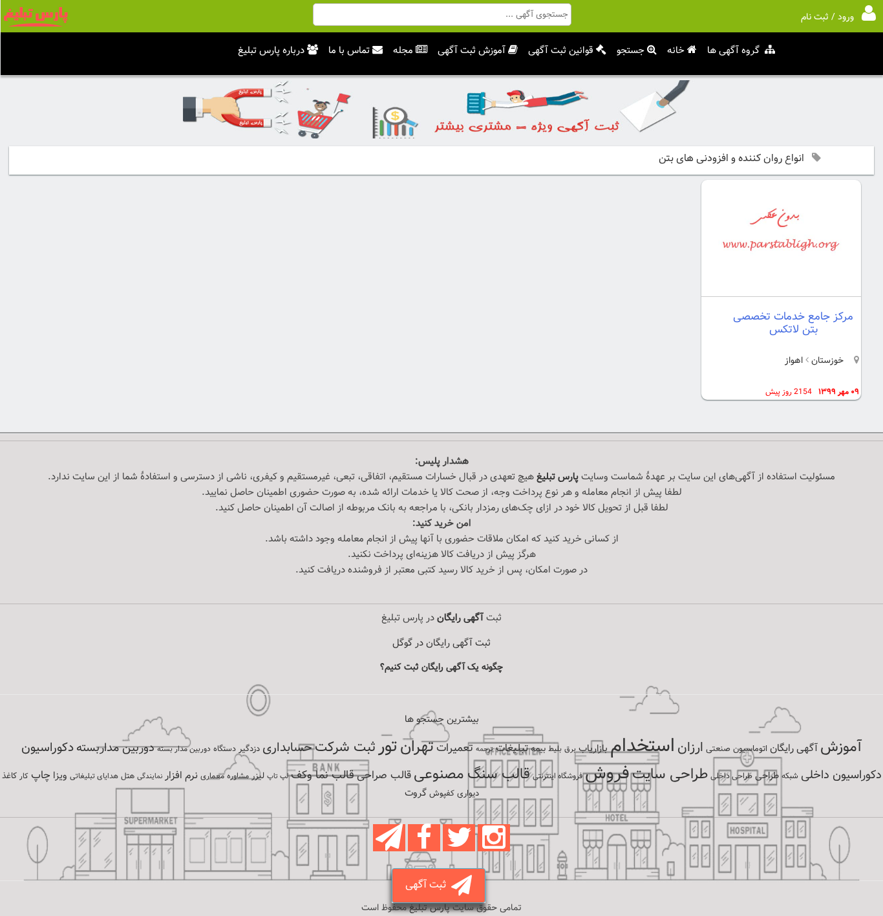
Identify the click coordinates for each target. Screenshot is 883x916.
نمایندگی (149, 776)
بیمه (538, 749)
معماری (212, 776)
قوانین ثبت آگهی (560, 50)
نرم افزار (181, 775)
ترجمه (484, 749)
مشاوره (238, 776)
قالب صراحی (384, 775)
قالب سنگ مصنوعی (472, 774)
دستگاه (224, 749)
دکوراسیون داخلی (841, 775)
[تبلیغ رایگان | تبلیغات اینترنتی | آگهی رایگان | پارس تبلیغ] (35, 24)
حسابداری (287, 748)
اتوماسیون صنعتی (736, 749)
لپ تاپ (277, 776)
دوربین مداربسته (115, 748)
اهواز (794, 361)
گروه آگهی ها (733, 50)
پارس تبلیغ (558, 477)
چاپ (40, 775)
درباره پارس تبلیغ (271, 50)
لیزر (257, 776)
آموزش (841, 747)
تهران (417, 747)
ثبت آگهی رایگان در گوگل (441, 643)
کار (23, 776)
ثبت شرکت (345, 747)
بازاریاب (593, 748)
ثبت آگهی (428, 885)
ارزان (690, 747)
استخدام (642, 746)
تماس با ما (349, 50)
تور (388, 747)
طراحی (767, 776)
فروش (607, 773)
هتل (127, 776)
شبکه (790, 776)
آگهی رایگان (794, 748)
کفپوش (441, 793)
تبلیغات (512, 749)
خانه (676, 50)
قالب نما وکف (322, 775)
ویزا (60, 776)
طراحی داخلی (731, 776)
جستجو (630, 50)
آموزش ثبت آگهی (471, 50)
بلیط (555, 749)
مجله (403, 50)
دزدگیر (249, 749)
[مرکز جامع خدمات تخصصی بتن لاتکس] (781, 286)
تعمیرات (454, 748)
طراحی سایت (670, 774)
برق (570, 749)
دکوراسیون (47, 748)
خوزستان (826, 361)
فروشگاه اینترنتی (557, 776)
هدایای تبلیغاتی (94, 776)
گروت (416, 793)
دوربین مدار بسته (184, 749)
